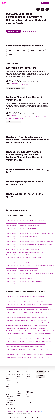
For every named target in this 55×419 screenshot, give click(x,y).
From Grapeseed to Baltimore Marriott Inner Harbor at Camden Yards (24, 346)
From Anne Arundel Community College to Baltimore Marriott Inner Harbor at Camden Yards (30, 336)
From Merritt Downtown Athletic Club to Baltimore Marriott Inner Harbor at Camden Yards (29, 323)
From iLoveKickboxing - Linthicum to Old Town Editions (21, 228)
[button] (52, 3)
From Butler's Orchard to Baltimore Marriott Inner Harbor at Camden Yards (25, 344)
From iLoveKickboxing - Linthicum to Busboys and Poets (21, 276)
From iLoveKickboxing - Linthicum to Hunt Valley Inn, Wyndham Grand (24, 281)
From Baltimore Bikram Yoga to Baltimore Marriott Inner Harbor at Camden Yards (27, 307)
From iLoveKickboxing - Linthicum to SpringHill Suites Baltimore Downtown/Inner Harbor (30, 273)
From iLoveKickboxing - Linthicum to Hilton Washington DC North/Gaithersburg (27, 239)
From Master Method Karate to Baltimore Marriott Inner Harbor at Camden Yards (27, 325)
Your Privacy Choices (35, 411)
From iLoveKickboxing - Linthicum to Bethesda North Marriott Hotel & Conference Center (29, 241)
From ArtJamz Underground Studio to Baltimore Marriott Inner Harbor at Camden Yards (28, 309)
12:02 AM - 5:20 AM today (13, 80)
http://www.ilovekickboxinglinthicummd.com (23, 85)
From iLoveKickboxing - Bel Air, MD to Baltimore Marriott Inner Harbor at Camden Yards (29, 304)
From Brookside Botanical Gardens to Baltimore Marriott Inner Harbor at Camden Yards (29, 333)
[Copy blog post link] (47, 9)
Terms (9, 411)
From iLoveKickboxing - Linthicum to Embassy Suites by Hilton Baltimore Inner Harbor (29, 244)
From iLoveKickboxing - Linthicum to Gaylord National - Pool (22, 268)
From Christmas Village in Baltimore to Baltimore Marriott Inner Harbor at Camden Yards (29, 354)
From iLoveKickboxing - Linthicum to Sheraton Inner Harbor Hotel (23, 257)
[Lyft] (4, 3)
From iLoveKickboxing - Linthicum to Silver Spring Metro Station (23, 284)
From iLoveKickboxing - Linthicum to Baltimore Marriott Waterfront (24, 260)
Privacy (14, 411)
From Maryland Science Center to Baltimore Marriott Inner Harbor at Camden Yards (27, 301)
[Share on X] (38, 9)
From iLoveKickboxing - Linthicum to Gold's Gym (19, 262)
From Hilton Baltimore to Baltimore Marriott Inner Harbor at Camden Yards (25, 296)
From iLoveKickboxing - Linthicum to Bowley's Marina (20, 255)
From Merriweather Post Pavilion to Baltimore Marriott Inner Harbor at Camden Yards (28, 352)
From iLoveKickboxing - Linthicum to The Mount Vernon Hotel (22, 225)
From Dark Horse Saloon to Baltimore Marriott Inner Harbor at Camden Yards (26, 320)
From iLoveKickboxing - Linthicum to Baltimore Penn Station (22, 270)
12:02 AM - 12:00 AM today (13, 112)
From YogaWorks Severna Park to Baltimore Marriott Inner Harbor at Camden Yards (27, 357)
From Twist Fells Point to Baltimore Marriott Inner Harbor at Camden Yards (25, 328)
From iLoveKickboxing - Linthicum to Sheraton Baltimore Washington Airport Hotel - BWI (29, 233)
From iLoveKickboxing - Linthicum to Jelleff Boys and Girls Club (23, 249)
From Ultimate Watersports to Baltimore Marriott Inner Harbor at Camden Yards (26, 360)
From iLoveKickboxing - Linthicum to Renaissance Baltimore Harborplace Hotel (27, 231)
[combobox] (47, 371)
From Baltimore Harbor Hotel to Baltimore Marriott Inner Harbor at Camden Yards (27, 315)
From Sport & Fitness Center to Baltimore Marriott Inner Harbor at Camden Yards (27, 349)
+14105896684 (14, 83)
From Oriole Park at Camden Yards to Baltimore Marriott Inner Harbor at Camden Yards (28, 312)
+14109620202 (14, 115)
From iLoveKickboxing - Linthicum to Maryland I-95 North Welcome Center (26, 223)
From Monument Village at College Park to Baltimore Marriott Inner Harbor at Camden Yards (30, 338)
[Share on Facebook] (42, 9)
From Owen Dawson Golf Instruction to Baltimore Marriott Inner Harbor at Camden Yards (29, 341)
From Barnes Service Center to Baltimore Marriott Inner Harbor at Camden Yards (27, 299)
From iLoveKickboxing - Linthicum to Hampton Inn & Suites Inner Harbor (25, 220)
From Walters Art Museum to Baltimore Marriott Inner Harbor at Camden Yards (26, 317)
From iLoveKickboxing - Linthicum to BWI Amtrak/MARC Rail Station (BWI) (25, 252)
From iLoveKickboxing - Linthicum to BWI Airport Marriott (21, 236)
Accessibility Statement (22, 411)
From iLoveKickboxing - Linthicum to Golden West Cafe (21, 278)
